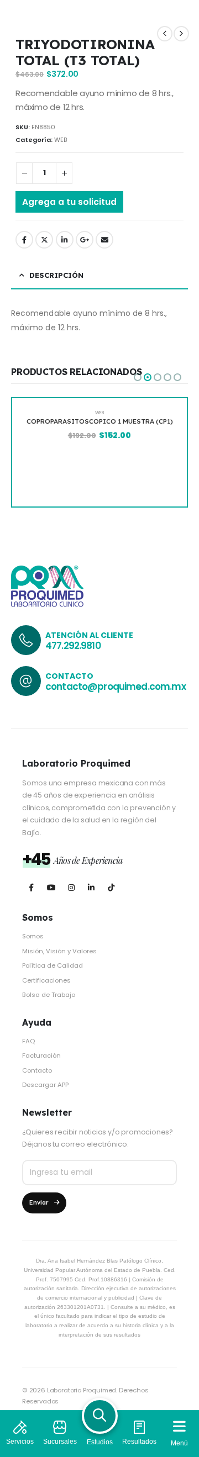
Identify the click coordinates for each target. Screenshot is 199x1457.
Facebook (24, 240)
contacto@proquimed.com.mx (115, 686)
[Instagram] (71, 888)
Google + (84, 240)
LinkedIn (65, 240)
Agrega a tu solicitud (69, 202)
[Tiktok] (111, 888)
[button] (138, 377)
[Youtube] (51, 888)
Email (104, 240)
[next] (181, 33)
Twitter (44, 240)
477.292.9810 (73, 645)
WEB (60, 139)
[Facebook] (31, 888)
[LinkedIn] (91, 888)
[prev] (164, 33)
